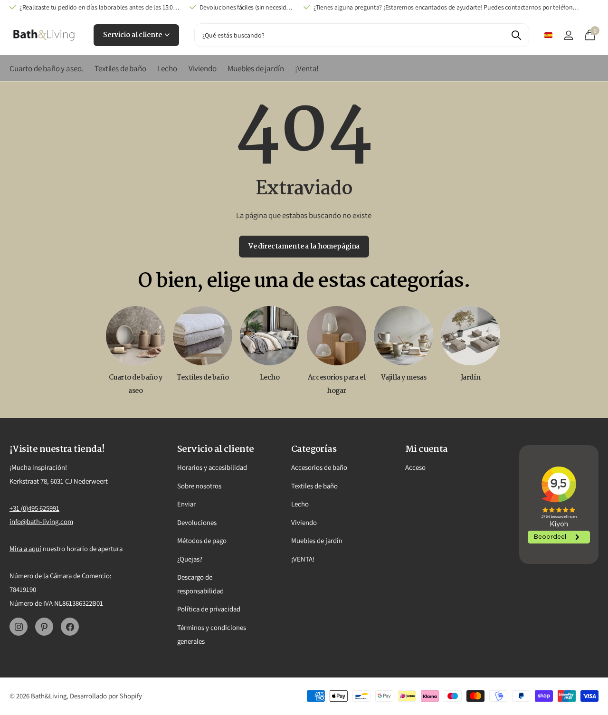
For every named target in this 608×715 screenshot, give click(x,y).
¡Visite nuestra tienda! (57, 449)
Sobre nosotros (199, 485)
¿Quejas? (189, 558)
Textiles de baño (120, 68)
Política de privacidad (208, 608)
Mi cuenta (426, 449)
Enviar (186, 503)
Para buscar (516, 35)
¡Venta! (307, 68)
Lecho (167, 68)
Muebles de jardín (256, 68)
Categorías (314, 449)
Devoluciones (197, 522)
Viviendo (203, 68)
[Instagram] (19, 627)
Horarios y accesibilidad (212, 467)
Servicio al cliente (133, 35)
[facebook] (70, 627)
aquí (34, 548)
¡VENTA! (302, 558)
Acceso (415, 467)
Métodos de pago (202, 540)
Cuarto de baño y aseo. (46, 68)
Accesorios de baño (319, 467)
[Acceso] (568, 35)
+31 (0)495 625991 (34, 508)
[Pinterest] (44, 627)
